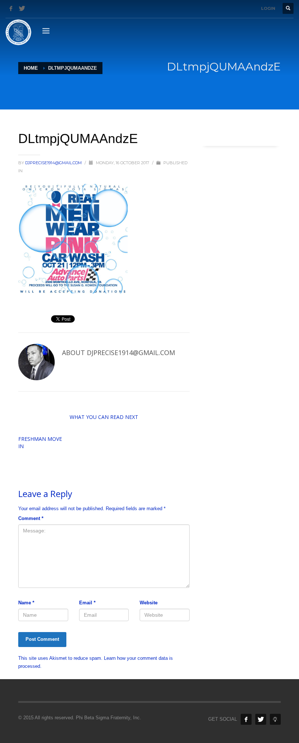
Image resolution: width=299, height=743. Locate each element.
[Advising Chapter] (275, 719)
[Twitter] (21, 8)
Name (26, 602)
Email (87, 602)
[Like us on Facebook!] (246, 719)
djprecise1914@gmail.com (54, 162)
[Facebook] (10, 8)
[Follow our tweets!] (260, 719)
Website (149, 602)
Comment (30, 518)
